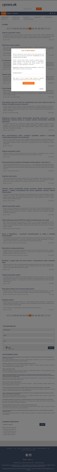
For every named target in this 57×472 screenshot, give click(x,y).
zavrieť (41, 88)
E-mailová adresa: (17, 72)
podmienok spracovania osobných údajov (31, 79)
